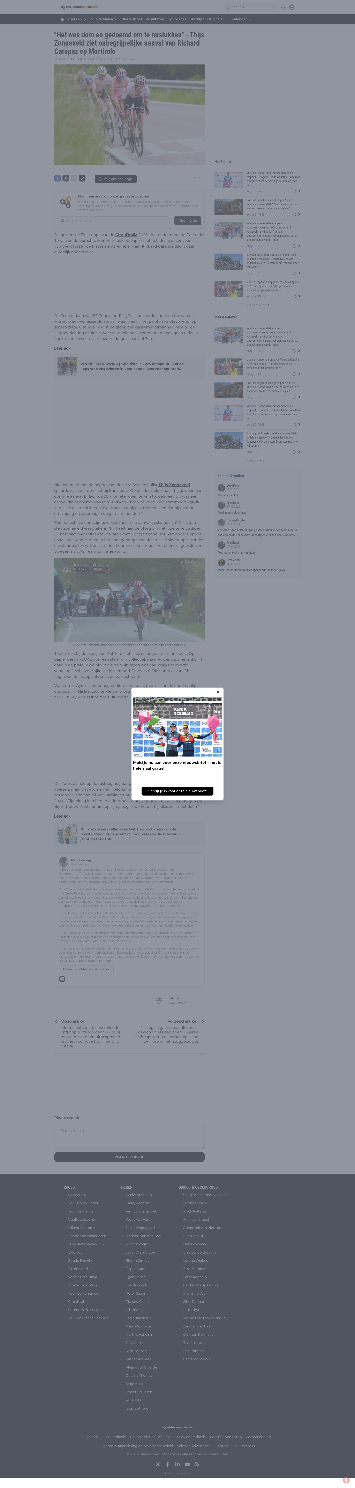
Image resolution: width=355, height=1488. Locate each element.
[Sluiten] (218, 692)
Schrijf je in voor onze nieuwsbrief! (177, 791)
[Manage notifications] (346, 1480)
